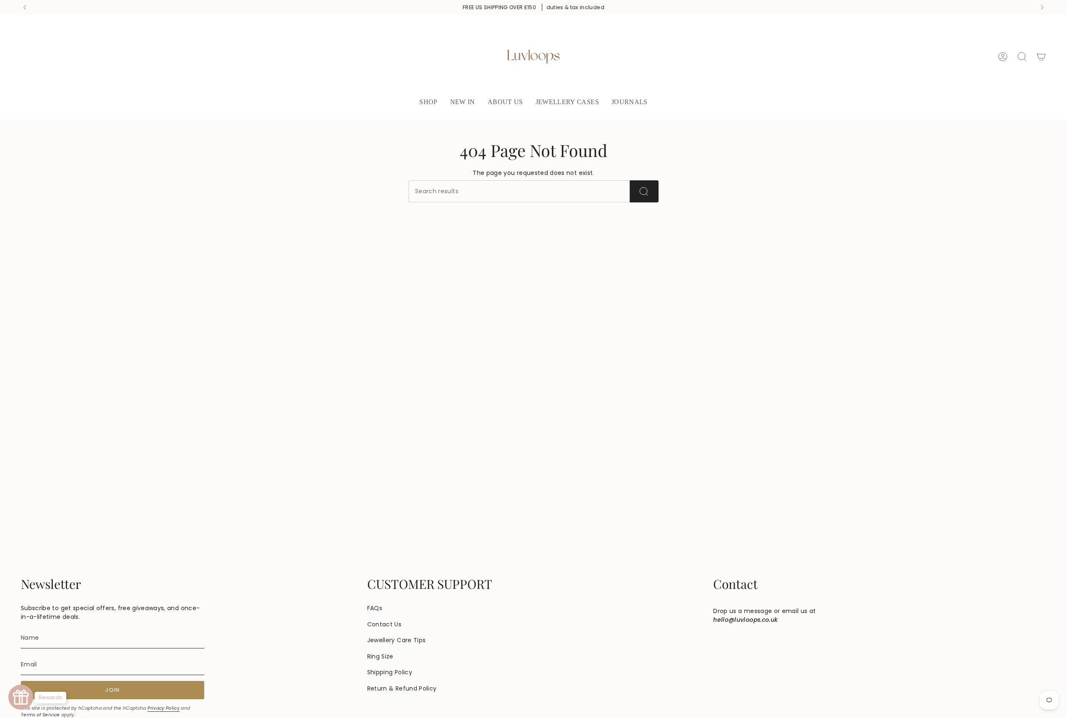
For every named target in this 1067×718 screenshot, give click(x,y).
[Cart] (1041, 57)
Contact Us (384, 624)
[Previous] (24, 7)
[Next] (1042, 7)
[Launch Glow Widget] (20, 697)
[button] (428, 102)
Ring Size (380, 656)
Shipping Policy (389, 672)
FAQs (374, 608)
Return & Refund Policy (402, 688)
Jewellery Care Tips (396, 640)
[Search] (644, 191)
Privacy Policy (164, 708)
